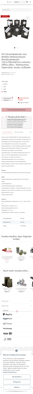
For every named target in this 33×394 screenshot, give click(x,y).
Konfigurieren (17, 382)
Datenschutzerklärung (9, 372)
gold (5, 89)
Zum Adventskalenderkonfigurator (16, 109)
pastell (5, 84)
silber (5, 91)
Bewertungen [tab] (19, 132)
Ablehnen (17, 387)
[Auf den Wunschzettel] (28, 18)
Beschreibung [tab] (7, 132)
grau (5, 86)
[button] (30, 133)
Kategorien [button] (5, 301)
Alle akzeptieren (16, 376)
